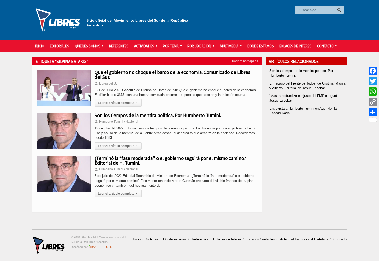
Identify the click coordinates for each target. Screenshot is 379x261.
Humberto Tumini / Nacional (116, 122)
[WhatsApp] (373, 91)
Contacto (340, 239)
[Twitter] (373, 81)
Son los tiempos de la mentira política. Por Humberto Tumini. (158, 115)
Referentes (118, 46)
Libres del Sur (107, 83)
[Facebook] (373, 71)
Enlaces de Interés (295, 46)
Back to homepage (245, 61)
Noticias (152, 239)
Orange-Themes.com (100, 246)
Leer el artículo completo (117, 103)
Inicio (39, 46)
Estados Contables (260, 239)
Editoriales (59, 46)
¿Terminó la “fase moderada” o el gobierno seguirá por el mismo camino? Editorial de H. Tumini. (170, 160)
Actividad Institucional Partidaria (304, 239)
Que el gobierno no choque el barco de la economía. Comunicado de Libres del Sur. (172, 74)
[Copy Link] (373, 102)
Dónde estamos (260, 46)
